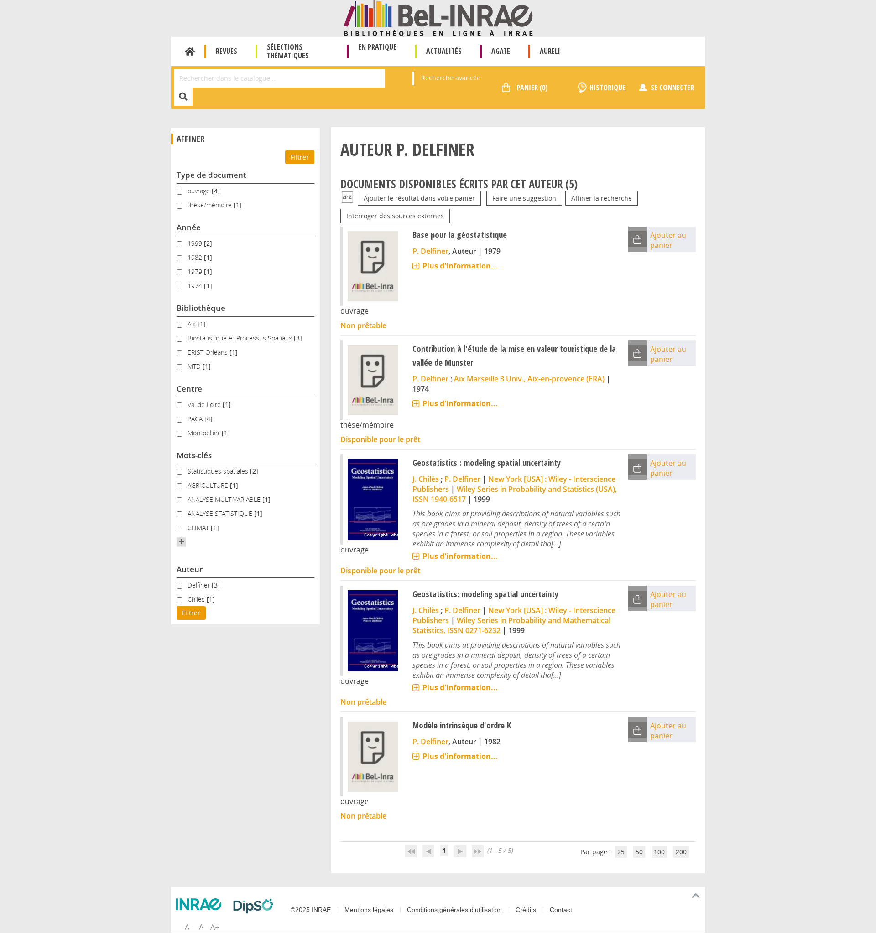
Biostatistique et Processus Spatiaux (241, 338)
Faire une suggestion (524, 198)
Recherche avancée (450, 77)
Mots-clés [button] (194, 455)
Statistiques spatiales (219, 471)
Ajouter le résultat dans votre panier (419, 198)
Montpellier (205, 432)
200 (681, 851)
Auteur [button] (190, 569)
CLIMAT (199, 527)
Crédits (526, 909)
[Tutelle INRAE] (201, 904)
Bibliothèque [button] (201, 308)
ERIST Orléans (208, 352)
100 (659, 851)
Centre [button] (189, 388)
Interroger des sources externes (395, 215)
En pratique (377, 47)
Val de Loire (205, 404)
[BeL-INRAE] (438, 17)
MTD (195, 366)
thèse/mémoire (211, 205)
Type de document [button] (211, 175)
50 (639, 851)
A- (188, 927)
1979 (196, 271)
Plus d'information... (460, 266)
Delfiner (200, 585)
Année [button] (189, 227)
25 (621, 851)
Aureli (550, 51)
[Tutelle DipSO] (255, 906)
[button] (181, 541)
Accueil (190, 51)
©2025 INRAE (311, 909)
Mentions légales (368, 909)
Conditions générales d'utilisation (454, 909)
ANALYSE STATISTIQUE (221, 513)
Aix (193, 324)
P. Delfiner (430, 251)
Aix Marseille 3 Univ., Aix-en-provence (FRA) (529, 379)
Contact (561, 909)
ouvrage (200, 190)
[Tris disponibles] (347, 198)
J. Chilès (425, 479)
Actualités (444, 51)
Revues (226, 51)
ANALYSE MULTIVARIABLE (225, 499)
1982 (196, 257)
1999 (196, 243)
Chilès (197, 599)
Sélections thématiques (288, 51)
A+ (214, 927)
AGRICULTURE (209, 485)
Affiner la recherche (601, 198)
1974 (196, 285)
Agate (500, 51)
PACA (196, 418)
